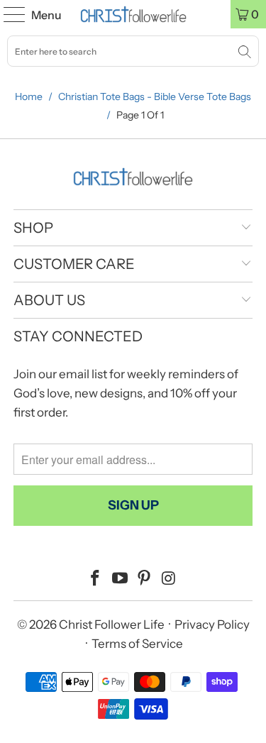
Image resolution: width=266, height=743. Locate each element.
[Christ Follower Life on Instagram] (169, 579)
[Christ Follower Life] (133, 14)
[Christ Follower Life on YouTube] (120, 579)
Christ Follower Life (112, 624)
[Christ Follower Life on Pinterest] (144, 579)
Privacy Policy (212, 624)
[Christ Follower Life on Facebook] (95, 579)
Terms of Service (137, 644)
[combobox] (133, 51)
